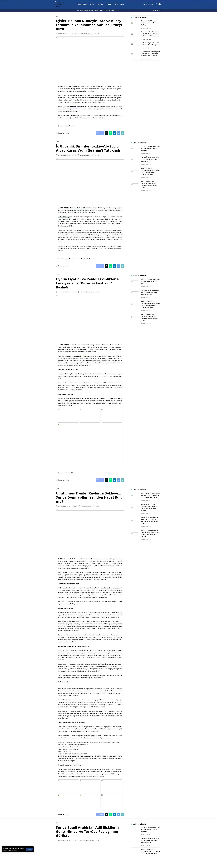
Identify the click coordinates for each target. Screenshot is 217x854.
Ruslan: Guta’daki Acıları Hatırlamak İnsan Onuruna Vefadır (150, 23)
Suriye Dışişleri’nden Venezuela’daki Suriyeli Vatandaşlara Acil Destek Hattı (149, 184)
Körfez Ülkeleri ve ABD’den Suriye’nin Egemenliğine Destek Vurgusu (150, 159)
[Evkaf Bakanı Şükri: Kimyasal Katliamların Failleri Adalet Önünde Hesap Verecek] (135, 55)
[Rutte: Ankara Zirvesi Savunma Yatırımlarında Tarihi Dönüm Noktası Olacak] (135, 509)
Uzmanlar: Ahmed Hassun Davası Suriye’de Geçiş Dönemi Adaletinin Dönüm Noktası (150, 520)
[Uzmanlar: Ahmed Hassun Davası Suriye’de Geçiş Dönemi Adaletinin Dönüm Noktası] (135, 522)
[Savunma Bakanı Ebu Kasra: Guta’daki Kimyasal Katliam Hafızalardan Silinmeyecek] (135, 35)
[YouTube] (155, 10)
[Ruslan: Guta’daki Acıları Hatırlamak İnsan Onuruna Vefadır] (135, 24)
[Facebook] (151, 10)
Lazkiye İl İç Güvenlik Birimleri (80, 208)
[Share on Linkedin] (114, 133)
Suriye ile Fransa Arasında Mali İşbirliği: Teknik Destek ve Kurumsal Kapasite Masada (150, 533)
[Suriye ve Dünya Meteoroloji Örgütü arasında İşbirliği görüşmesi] (135, 283)
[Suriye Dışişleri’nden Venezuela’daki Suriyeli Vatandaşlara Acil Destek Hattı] (135, 185)
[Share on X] (106, 133)
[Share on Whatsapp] (110, 133)
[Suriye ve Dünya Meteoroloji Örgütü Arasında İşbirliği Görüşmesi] (135, 150)
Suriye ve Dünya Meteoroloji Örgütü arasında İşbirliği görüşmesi (150, 281)
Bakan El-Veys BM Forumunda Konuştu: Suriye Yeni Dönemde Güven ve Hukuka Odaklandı (150, 171)
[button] (29, 849)
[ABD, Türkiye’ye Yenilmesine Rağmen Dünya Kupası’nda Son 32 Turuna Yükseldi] (135, 497)
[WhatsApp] (162, 10)
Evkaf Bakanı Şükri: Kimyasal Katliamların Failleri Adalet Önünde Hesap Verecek (150, 54)
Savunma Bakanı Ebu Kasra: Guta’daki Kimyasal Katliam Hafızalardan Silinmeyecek (150, 34)
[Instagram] (158, 10)
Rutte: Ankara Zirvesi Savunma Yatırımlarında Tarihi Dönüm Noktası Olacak (149, 507)
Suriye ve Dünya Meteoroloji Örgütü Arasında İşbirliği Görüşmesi (150, 148)
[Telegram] (160, 10)
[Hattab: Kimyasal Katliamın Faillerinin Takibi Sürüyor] (135, 45)
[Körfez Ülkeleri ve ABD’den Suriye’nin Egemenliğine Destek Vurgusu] (135, 161)
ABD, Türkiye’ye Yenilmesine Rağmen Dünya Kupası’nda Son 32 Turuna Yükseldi (150, 495)
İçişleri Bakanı (72, 86)
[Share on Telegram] (118, 133)
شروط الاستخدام (10, 850)
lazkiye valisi (69, 473)
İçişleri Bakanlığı (73, 107)
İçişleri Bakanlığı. (70, 259)
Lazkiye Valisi (81, 356)
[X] (153, 10)
